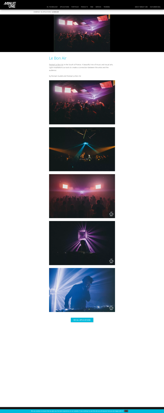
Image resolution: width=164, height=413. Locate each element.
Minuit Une (10, 5)
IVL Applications (46, 12)
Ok (126, 411)
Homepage (37, 12)
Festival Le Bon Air (56, 64)
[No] (162, 411)
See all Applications (82, 320)
